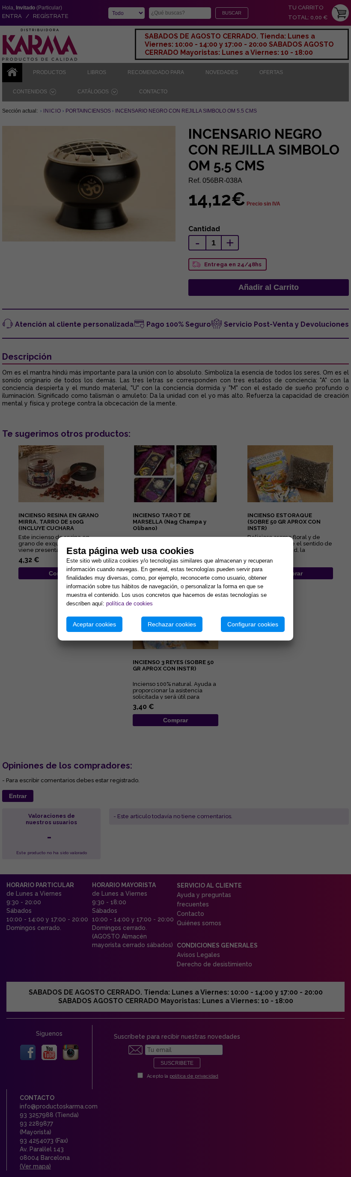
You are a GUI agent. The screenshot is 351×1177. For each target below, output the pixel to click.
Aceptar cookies (94, 624)
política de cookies (129, 603)
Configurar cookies (252, 624)
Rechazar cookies (172, 624)
